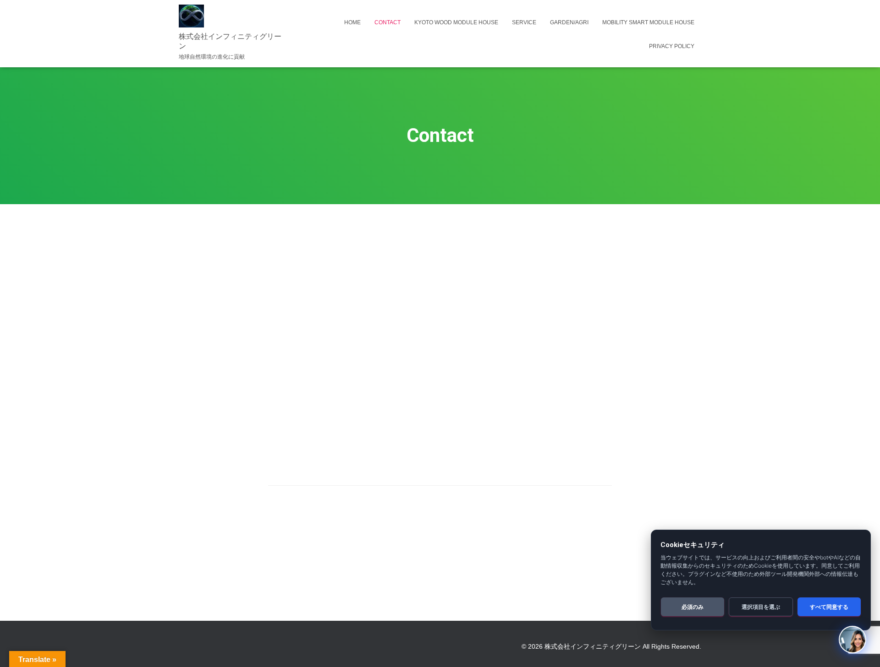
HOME (352, 22)
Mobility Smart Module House (648, 22)
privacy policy (671, 46)
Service (524, 22)
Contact (387, 22)
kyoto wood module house (456, 22)
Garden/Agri (569, 22)
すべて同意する (829, 606)
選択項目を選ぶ (761, 606)
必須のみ (693, 606)
